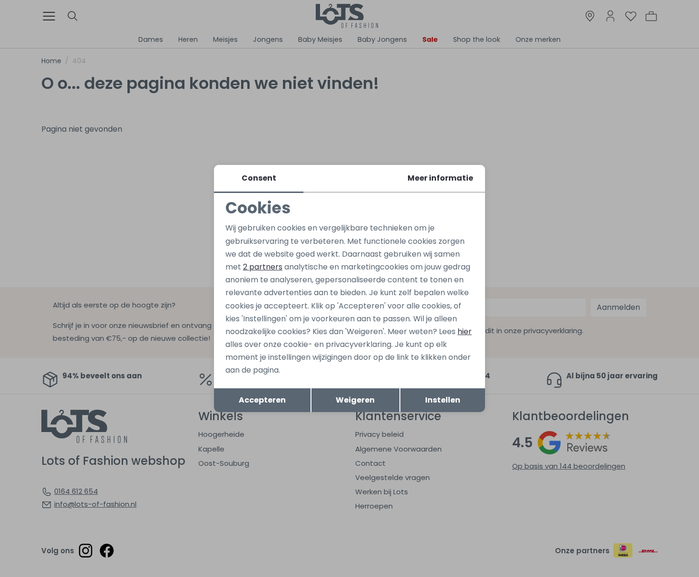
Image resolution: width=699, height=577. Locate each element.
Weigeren (355, 399)
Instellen (442, 399)
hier (464, 331)
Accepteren (262, 399)
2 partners (262, 266)
